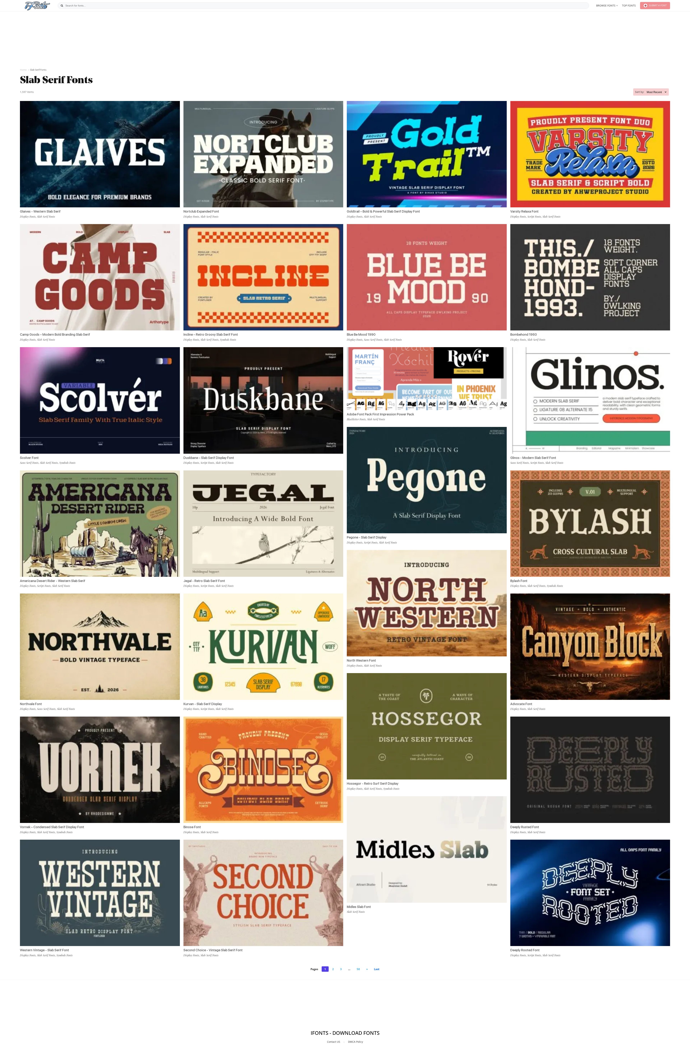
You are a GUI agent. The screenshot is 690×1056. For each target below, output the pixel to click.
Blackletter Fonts (356, 419)
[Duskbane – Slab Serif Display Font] (263, 400)
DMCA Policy (355, 1041)
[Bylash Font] (590, 523)
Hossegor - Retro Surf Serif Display (372, 783)
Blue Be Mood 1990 (361, 334)
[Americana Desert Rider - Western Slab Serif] (100, 523)
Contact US (333, 1041)
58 (358, 969)
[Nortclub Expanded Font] (263, 154)
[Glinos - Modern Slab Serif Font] (590, 400)
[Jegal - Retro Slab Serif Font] (263, 523)
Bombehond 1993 (523, 334)
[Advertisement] (345, 39)
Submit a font (657, 5)
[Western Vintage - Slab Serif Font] (100, 893)
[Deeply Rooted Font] (590, 893)
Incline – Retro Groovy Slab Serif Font (210, 334)
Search (61, 5)
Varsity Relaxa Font (524, 211)
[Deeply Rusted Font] (590, 770)
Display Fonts (28, 216)
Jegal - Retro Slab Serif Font (204, 581)
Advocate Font (521, 704)
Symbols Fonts (67, 462)
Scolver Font (29, 458)
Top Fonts (629, 5)
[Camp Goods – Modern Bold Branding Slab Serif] (100, 277)
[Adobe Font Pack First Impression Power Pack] (427, 378)
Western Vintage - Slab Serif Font (44, 950)
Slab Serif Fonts (46, 216)
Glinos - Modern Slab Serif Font (533, 458)
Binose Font (192, 827)
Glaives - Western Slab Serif (40, 211)
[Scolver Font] (100, 400)
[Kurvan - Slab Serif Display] (263, 646)
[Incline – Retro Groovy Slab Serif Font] (263, 277)
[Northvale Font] (100, 646)
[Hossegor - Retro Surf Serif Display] (427, 726)
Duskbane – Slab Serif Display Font (208, 458)
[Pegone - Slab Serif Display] (427, 480)
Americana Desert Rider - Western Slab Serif (52, 581)
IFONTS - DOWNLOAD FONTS (345, 1032)
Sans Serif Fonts (29, 462)
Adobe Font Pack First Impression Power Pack (380, 414)
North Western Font (361, 660)
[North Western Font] (427, 603)
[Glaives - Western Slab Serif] (100, 154)
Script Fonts (44, 586)
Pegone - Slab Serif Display (366, 537)
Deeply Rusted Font (524, 827)
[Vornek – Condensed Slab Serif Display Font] (100, 770)
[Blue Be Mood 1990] (427, 277)
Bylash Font (518, 581)
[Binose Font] (263, 770)
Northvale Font (31, 704)
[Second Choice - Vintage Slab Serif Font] (263, 893)
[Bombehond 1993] (590, 277)
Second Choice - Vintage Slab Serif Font (213, 950)
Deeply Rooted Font (525, 950)
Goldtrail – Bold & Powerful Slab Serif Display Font (383, 211)
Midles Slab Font (359, 907)
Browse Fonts (605, 5)
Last (377, 969)
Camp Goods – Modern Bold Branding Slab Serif (55, 334)
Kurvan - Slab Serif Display (202, 704)
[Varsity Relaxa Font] (590, 154)
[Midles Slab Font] (427, 849)
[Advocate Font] (590, 646)
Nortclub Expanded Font (201, 211)
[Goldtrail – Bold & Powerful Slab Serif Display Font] (427, 154)
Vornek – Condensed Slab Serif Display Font (52, 827)
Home (23, 69)
